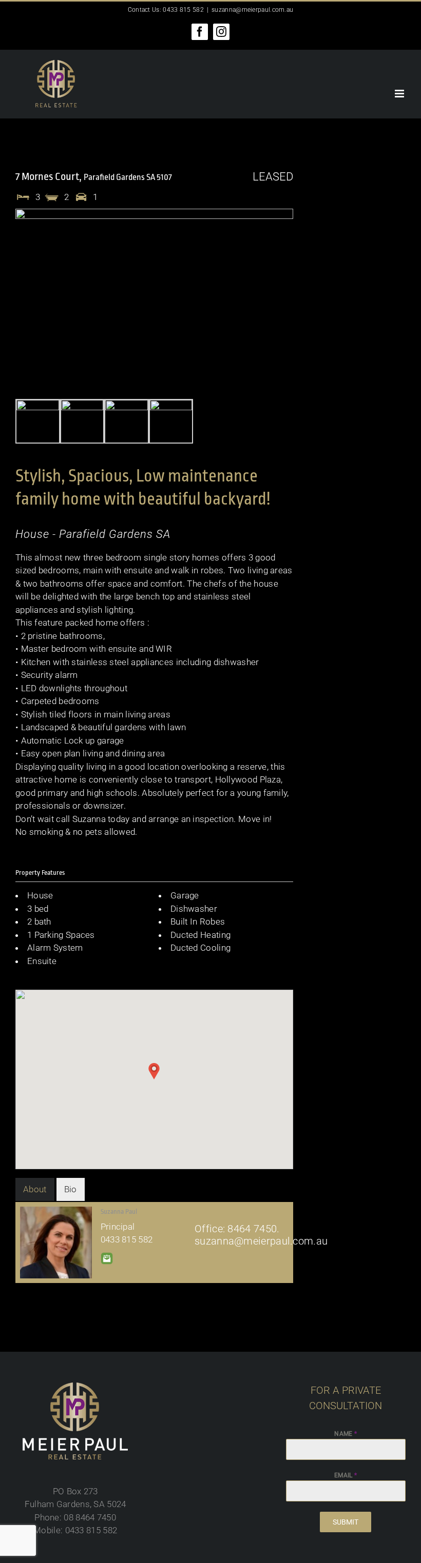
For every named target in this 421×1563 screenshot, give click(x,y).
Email (107, 1258)
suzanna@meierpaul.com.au (252, 9)
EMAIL (345, 1475)
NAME (345, 1433)
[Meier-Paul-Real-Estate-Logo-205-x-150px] (75, 1386)
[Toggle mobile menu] (400, 93)
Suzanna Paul (119, 1211)
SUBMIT (345, 1522)
